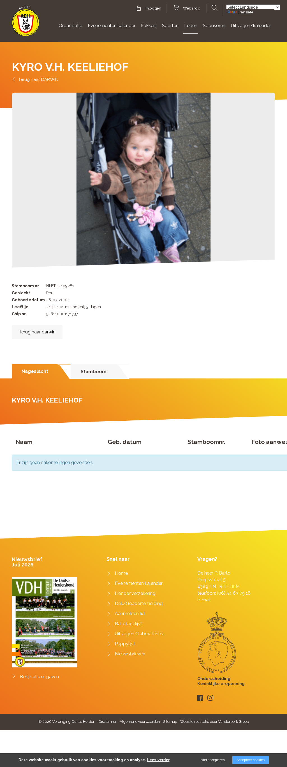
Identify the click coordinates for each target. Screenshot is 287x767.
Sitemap (170, 721)
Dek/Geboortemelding (139, 603)
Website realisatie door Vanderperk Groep (214, 721)
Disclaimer (107, 721)
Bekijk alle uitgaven (39, 676)
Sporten (170, 25)
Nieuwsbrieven (130, 654)
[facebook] (200, 698)
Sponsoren (214, 25)
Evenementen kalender (111, 25)
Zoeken (214, 8)
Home (121, 573)
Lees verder (158, 759)
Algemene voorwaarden (140, 721)
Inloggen (153, 8)
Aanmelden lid (130, 613)
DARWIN (49, 79)
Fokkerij (148, 25)
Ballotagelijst (128, 623)
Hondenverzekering (135, 593)
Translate (245, 12)
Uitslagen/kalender (251, 25)
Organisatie (70, 25)
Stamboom (94, 371)
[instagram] (210, 698)
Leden (190, 25)
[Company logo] (26, 23)
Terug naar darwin (37, 332)
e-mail (203, 600)
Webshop (191, 8)
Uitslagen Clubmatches (139, 633)
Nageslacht (35, 371)
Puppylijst (125, 643)
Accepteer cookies (251, 760)
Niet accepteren (213, 760)
